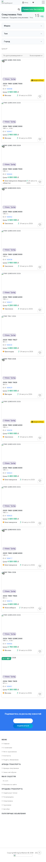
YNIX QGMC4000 (12, 212)
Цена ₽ (4, 49)
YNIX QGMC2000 (12, 639)
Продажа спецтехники (19, 17)
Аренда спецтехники (11, 768)
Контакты (7, 756)
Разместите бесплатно (33, 9)
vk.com (5, 781)
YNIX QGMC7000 (12, 84)
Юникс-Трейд (10, 79)
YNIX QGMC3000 (12, 126)
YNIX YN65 (10, 596)
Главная (5, 17)
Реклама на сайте (10, 784)
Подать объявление (11, 760)
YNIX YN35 (10, 681)
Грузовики (7, 805)
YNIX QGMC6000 (12, 297)
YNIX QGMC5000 (12, 254)
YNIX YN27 (10, 340)
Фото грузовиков (10, 752)
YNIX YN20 (10, 382)
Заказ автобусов (9, 772)
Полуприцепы (8, 797)
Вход (26, 2)
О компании (7, 748)
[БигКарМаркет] (7, 2)
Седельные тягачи (10, 793)
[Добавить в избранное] (40, 96)
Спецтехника (8, 801)
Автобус (6, 809)
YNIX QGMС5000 (12, 468)
